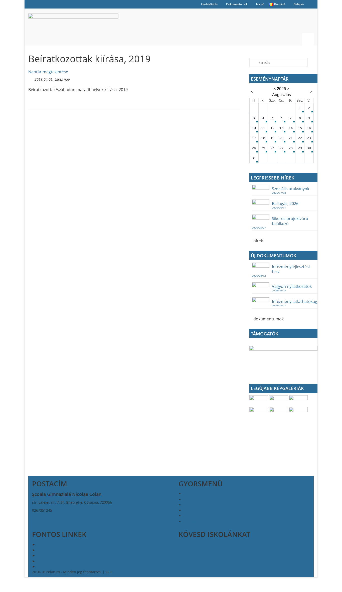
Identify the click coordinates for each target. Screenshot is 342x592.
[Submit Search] (253, 62)
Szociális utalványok (290, 188)
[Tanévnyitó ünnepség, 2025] (279, 400)
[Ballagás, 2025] (298, 400)
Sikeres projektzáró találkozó (290, 221)
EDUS (41, 555)
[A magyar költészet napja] (259, 412)
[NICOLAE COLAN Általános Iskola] (73, 27)
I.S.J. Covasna (48, 544)
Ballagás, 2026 (285, 203)
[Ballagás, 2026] (259, 400)
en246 (42, 566)
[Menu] (308, 39)
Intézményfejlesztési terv (291, 269)
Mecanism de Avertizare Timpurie (65, 560)
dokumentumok (268, 319)
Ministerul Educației (53, 549)
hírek (257, 241)
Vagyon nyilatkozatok (292, 286)
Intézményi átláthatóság (294, 301)
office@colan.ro (48, 518)
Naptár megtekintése (48, 72)
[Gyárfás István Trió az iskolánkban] (298, 412)
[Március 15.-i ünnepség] (279, 412)
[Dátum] (31, 78)
